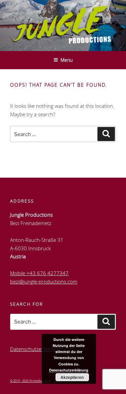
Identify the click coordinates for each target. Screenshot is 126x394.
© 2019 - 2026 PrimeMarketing (30, 381)
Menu (66, 60)
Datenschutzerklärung (35, 349)
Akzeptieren (72, 377)
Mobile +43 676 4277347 (39, 273)
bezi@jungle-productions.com (43, 281)
